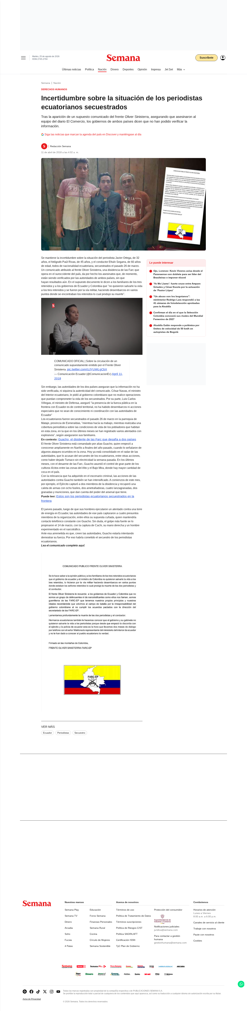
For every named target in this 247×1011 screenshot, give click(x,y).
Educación (95, 909)
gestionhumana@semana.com (170, 942)
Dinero (68, 921)
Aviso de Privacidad (35, 999)
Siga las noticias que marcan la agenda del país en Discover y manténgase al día (93, 134)
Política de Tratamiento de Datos (133, 915)
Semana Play (72, 909)
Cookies (197, 940)
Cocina (93, 934)
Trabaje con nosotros (204, 928)
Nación (57, 83)
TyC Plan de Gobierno (128, 946)
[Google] (25, 992)
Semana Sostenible (100, 946)
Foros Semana (98, 915)
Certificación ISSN (125, 940)
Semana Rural (97, 928)
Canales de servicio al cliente (208, 922)
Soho (67, 934)
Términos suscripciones (128, 921)
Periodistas (63, 732)
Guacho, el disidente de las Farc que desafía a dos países (97, 439)
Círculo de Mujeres (100, 940)
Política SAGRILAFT (127, 934)
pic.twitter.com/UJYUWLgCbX (87, 369)
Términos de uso (125, 909)
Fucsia (68, 940)
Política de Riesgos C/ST (129, 928)
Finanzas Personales (101, 921)
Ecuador (47, 732)
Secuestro (79, 732)
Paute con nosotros (203, 934)
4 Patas (69, 946)
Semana (45, 83)
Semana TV (71, 915)
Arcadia (69, 928)
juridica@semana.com (166, 930)
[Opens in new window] (31, 992)
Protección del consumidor (168, 909)
